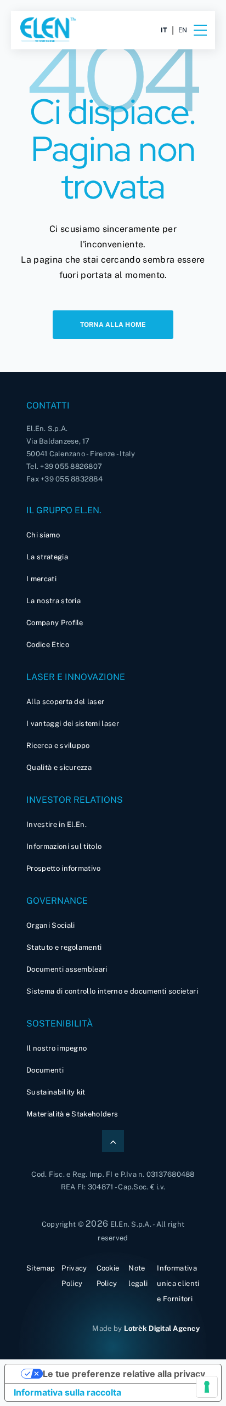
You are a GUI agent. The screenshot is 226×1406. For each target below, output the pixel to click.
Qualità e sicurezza (59, 767)
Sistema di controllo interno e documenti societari (112, 991)
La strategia (47, 557)
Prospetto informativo (63, 868)
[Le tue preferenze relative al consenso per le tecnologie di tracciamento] (206, 1386)
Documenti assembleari (67, 969)
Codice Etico (47, 644)
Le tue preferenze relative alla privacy (124, 1373)
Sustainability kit (56, 1092)
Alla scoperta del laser (65, 702)
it (164, 30)
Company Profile (54, 623)
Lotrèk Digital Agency (162, 1328)
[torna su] (113, 1141)
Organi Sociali (50, 925)
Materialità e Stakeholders (72, 1114)
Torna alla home (113, 324)
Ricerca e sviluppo (58, 745)
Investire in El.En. (56, 824)
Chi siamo (43, 535)
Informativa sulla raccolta (67, 1392)
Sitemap (40, 1268)
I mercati (41, 579)
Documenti (45, 1070)
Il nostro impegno (56, 1048)
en (182, 30)
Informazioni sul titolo (63, 846)
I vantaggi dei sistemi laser (72, 723)
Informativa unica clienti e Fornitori (178, 1283)
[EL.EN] (66, 30)
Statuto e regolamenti (64, 947)
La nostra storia (53, 601)
